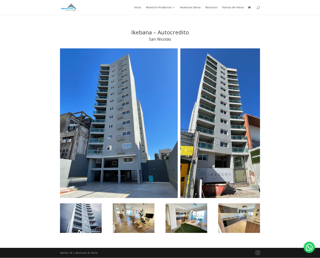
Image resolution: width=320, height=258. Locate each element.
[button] (309, 247)
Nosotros (211, 7)
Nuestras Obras (190, 7)
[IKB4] (133, 233)
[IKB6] (239, 233)
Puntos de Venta (233, 7)
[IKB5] (186, 233)
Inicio (137, 7)
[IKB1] (81, 233)
